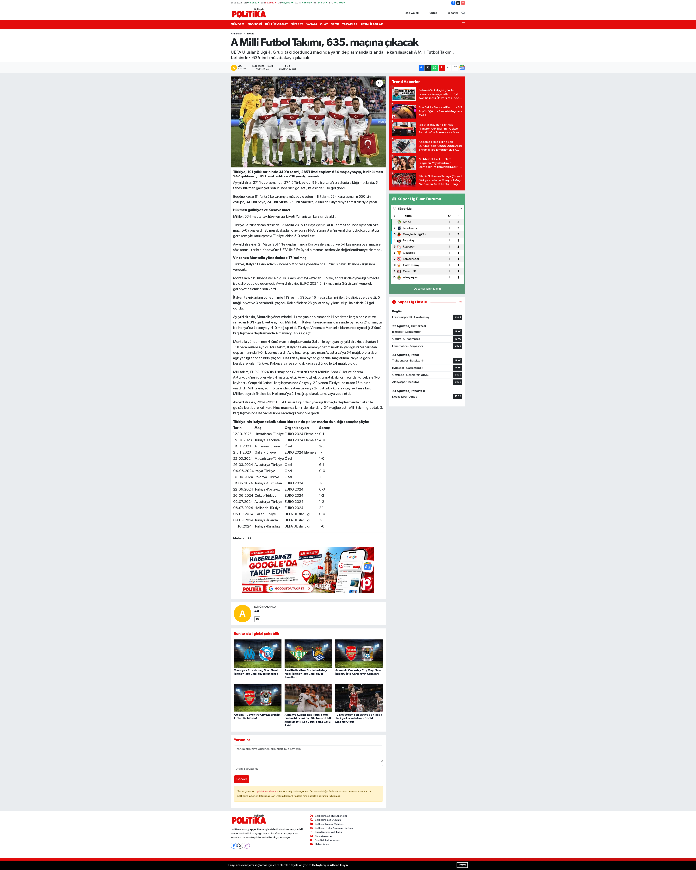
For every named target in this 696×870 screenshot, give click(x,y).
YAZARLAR (349, 24)
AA (256, 611)
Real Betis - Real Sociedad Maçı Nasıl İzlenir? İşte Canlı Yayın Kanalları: (306, 674)
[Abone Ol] (462, 67)
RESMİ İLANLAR (372, 24)
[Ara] (463, 13)
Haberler (236, 33)
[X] (240, 846)
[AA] (242, 613)
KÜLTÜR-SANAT (276, 24)
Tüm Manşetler (324, 836)
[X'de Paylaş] (427, 68)
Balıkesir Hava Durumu (328, 820)
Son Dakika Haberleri (327, 840)
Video (433, 12)
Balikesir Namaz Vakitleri (329, 824)
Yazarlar (453, 12)
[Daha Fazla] (442, 68)
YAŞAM (311, 24)
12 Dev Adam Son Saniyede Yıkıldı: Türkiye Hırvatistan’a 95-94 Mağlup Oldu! (358, 718)
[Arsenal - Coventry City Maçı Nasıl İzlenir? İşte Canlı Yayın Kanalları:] (359, 653)
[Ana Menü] (463, 24)
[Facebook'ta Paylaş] (421, 68)
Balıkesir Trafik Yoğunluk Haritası (334, 828)
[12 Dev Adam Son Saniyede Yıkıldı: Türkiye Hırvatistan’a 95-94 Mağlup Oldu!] (359, 697)
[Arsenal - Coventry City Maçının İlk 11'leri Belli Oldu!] (257, 697)
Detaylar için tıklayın (427, 288)
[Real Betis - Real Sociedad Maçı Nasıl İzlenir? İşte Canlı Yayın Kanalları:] (308, 653)
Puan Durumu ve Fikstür (328, 832)
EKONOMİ (254, 24)
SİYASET (297, 24)
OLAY (324, 24)
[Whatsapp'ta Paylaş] (434, 68)
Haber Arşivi (322, 844)
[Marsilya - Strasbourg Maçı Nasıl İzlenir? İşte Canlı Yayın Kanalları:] (257, 653)
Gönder (241, 779)
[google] (308, 570)
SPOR (335, 24)
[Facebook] (234, 846)
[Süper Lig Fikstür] (460, 302)
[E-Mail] (257, 619)
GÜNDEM (237, 24)
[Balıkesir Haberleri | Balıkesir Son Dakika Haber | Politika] (249, 13)
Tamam (462, 865)
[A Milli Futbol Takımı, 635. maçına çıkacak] (308, 121)
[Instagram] (247, 846)
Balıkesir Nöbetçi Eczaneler (331, 816)
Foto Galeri (411, 12)
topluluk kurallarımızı (267, 791)
